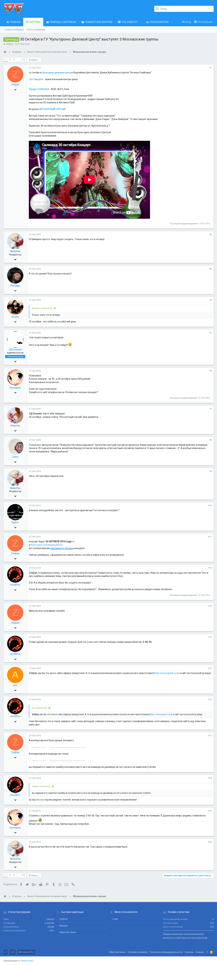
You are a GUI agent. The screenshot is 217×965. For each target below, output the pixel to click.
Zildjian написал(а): (41, 786)
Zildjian (9, 44)
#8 (210, 440)
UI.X (13, 952)
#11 (210, 536)
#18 (210, 778)
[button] (141, 22)
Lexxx (15, 456)
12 (23, 59)
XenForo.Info (27, 960)
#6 (210, 370)
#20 (210, 842)
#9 (210, 471)
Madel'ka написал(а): (42, 308)
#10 (210, 505)
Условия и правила (137, 952)
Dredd (15, 316)
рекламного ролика (62, 548)
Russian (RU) (27, 952)
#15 (210, 668)
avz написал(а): (39, 708)
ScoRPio (15, 584)
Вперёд (33, 59)
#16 (210, 699)
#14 (210, 637)
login (115, 919)
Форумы (63, 925)
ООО (51, 930)
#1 (210, 67)
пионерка (15, 387)
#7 (210, 408)
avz (15, 685)
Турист (15, 522)
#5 (210, 332)
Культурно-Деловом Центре (47, 544)
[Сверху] (207, 952)
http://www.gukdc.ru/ (166, 673)
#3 (210, 269)
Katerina (15, 425)
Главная (63, 919)
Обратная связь (67, 932)
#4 (210, 300)
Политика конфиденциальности (166, 952)
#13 (210, 606)
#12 (210, 568)
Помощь (189, 952)
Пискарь (15, 285)
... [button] (18, 59)
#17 (210, 735)
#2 (210, 234)
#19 (210, 810)
